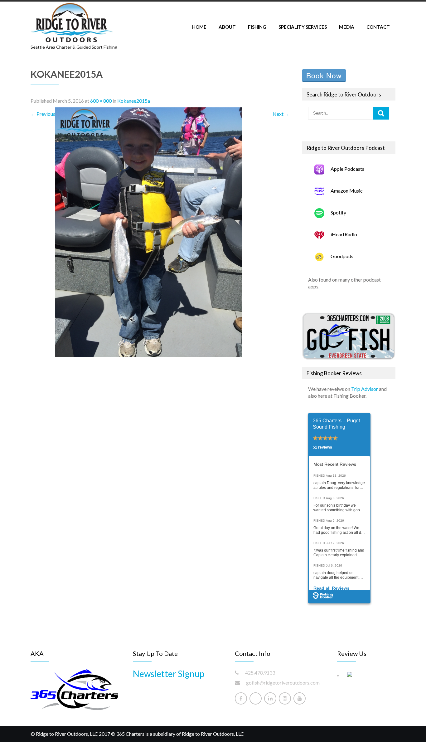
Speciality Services (302, 27)
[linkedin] (270, 698)
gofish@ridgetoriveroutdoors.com (283, 682)
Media (346, 27)
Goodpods (342, 256)
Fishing (257, 27)
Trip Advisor (364, 389)
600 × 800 (101, 101)
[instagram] (285, 698)
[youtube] (299, 698)
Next (281, 114)
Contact (378, 27)
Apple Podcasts (347, 169)
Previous (43, 114)
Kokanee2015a (133, 101)
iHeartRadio (344, 234)
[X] (255, 698)
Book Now (324, 75)
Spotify (338, 212)
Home (199, 27)
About (227, 27)
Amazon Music (347, 191)
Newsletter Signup (168, 673)
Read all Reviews (331, 588)
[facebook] (241, 698)
